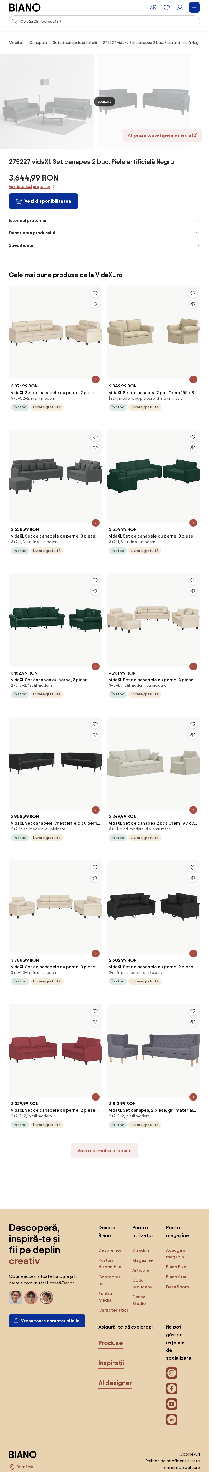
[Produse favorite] (166, 7)
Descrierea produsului (32, 232)
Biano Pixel (176, 1267)
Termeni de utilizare (181, 1467)
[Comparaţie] (95, 303)
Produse (110, 1343)
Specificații (21, 245)
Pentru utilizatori (143, 1231)
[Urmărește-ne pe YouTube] (171, 1404)
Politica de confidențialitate (173, 1460)
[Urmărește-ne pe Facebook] (171, 1388)
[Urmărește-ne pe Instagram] (171, 1373)
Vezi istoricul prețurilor (29, 186)
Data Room (177, 1286)
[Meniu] (194, 7)
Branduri (140, 1250)
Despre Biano (106, 1231)
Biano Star (176, 1277)
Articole (140, 1270)
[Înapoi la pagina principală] (25, 7)
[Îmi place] (95, 293)
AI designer (115, 1383)
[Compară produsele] (153, 7)
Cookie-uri (189, 1454)
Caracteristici (113, 1310)
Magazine (142, 1260)
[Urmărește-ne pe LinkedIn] (171, 1419)
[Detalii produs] (96, 379)
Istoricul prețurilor (28, 220)
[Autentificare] (180, 7)
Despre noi (109, 1250)
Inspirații (111, 1363)
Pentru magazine (177, 1231)
